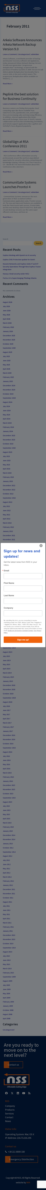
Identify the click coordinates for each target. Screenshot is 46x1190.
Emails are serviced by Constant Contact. (20, 630)
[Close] (41, 545)
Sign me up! (23, 639)
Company (8, 608)
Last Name (9, 595)
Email (6, 571)
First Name (9, 583)
